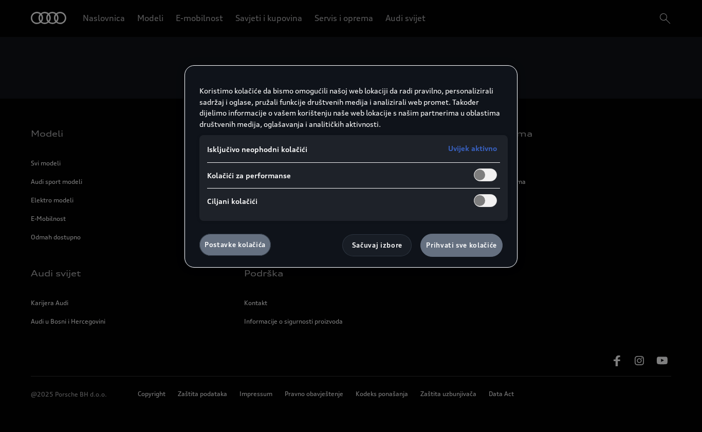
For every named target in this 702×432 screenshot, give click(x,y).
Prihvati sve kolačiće (461, 245)
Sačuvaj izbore (377, 245)
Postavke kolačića (235, 244)
